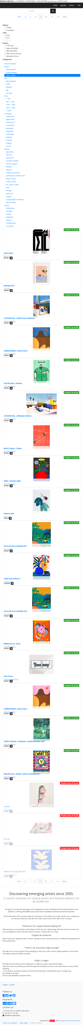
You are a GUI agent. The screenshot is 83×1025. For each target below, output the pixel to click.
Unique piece (11, 69)
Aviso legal (24, 1023)
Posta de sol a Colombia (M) (15, 546)
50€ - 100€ (10, 102)
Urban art (9, 193)
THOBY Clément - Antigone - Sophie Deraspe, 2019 (24, 741)
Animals (9, 167)
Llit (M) (7, 839)
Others (7, 205)
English (5, 985)
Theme (7, 149)
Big (7, 90)
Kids (7, 187)
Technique (8, 114)
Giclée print (10, 116)
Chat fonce (8, 676)
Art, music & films (12, 184)
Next (65, 17)
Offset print (10, 122)
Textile (8, 214)
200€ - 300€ (10, 108)
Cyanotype (10, 134)
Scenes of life (11, 181)
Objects (9, 170)
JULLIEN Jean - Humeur (13, 383)
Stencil (8, 146)
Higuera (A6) (9, 513)
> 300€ (8, 110)
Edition (6, 67)
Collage (8, 143)
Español (12, 985)
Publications (10, 208)
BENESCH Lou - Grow (12, 643)
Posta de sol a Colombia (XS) (15, 611)
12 (58, 17)
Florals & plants (11, 164)
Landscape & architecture (15, 175)
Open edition (11, 75)
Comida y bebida (12, 161)
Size (5, 78)
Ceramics (9, 211)
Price (6, 96)
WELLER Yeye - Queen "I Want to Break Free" (22, 774)
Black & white (11, 202)
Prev (19, 17)
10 (46, 17)
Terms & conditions (10, 1023)
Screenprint (10, 125)
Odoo (52, 1021)
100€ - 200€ (10, 105)
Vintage (9, 190)
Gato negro (8, 253)
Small (8, 84)
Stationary (10, 217)
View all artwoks (10, 63)
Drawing (9, 140)
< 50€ (8, 99)
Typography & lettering (14, 199)
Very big (9, 93)
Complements (11, 223)
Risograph (10, 128)
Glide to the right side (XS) (15, 871)
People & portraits (13, 173)
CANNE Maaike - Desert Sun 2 (16, 350)
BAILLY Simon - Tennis (13, 448)
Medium (9, 87)
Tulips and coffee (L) (12, 578)
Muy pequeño (11, 81)
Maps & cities (11, 179)
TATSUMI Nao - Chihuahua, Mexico (18, 416)
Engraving (9, 131)
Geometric (10, 158)
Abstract (9, 155)
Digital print (10, 119)
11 (52, 17)
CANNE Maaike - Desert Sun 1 (16, 709)
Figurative (9, 152)
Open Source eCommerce (70, 1020)
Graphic (9, 196)
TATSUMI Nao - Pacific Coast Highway (19, 318)
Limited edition (11, 72)
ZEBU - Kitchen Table (12, 481)
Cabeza (7, 806)
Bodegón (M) (9, 285)
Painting (9, 137)
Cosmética (10, 226)
